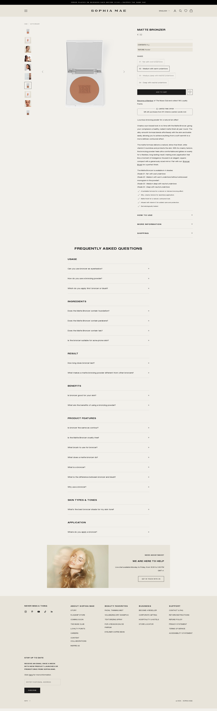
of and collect (157, 100)
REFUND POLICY (175, 619)
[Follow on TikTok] (45, 611)
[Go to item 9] (27, 103)
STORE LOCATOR (146, 624)
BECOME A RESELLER (148, 610)
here (31, 675)
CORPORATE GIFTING (148, 615)
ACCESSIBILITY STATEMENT (181, 633)
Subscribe (32, 690)
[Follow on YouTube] (38, 611)
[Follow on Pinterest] (32, 611)
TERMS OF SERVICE (177, 628)
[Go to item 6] (27, 76)
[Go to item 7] (27, 85)
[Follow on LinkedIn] (51, 611)
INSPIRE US (75, 646)
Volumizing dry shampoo (117, 615)
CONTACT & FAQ (176, 610)
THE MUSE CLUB (77, 624)
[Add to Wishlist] (190, 92)
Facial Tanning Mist (114, 610)
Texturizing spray (113, 619)
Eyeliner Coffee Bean (115, 632)
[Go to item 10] (27, 112)
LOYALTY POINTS (78, 628)
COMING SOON (77, 619)
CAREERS (74, 633)
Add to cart (161, 92)
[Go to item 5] (27, 67)
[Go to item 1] (27, 31)
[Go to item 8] (27, 94)
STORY (73, 610)
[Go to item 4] (27, 58)
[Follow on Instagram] (25, 611)
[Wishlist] (185, 10)
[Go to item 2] (27, 40)
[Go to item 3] (27, 49)
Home (26, 24)
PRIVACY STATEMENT (178, 624)
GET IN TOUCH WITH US (151, 579)
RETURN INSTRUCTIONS (179, 615)
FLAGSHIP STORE (78, 615)
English (163, 11)
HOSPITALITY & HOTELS (149, 619)
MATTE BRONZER (35, 24)
